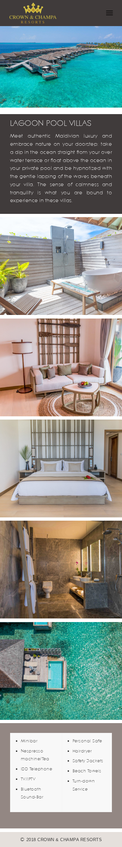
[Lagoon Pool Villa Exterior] (61, 266)
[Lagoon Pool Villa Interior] (61, 367)
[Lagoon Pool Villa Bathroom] (61, 569)
